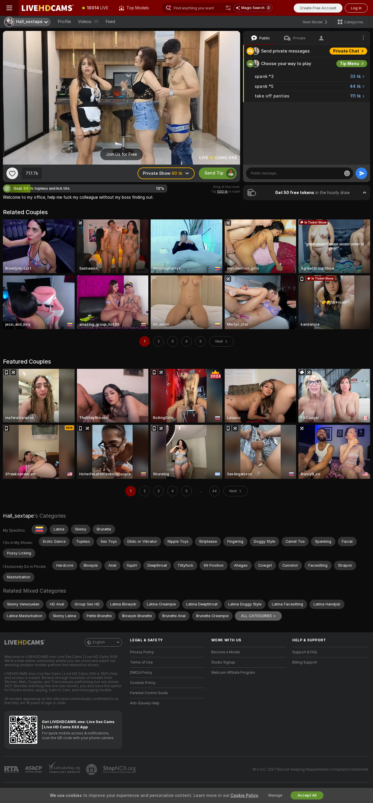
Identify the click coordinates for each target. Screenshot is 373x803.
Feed (110, 21)
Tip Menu (349, 63)
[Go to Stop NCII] (120, 769)
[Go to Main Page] (48, 8)
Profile (64, 21)
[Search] (228, 8)
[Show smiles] (347, 173)
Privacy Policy (142, 652)
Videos (88, 21)
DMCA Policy (141, 673)
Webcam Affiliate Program (233, 673)
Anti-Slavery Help (144, 703)
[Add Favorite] (12, 173)
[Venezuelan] (39, 529)
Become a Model (225, 652)
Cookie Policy (244, 795)
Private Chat (346, 51)
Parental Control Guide (149, 693)
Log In (356, 8)
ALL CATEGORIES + (258, 616)
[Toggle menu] (9, 8)
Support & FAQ (304, 652)
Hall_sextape (18, 516)
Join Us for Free (121, 154)
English (99, 642)
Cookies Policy (143, 683)
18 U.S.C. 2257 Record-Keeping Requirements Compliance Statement (310, 769)
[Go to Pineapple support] (92, 769)
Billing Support (304, 662)
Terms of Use (141, 662)
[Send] (361, 173)
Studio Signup (223, 662)
